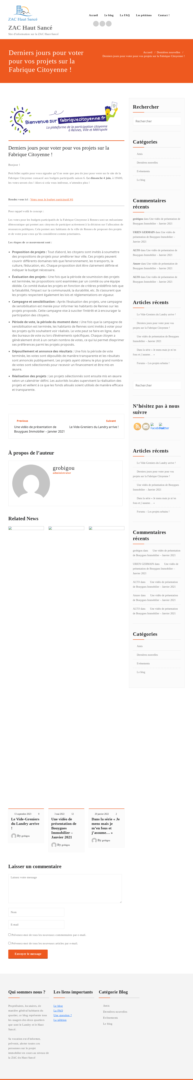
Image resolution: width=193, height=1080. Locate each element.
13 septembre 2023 (22, 814)
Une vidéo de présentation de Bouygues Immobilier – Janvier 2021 (63, 828)
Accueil (93, 15)
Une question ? (63, 1015)
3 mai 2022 (59, 814)
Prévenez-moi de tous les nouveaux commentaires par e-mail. (48, 934)
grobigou (25, 836)
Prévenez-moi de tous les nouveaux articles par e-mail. (44, 943)
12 (72, 814)
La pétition (60, 1019)
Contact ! (164, 15)
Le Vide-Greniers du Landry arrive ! (25, 823)
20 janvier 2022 (102, 814)
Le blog (109, 15)
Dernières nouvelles (168, 52)
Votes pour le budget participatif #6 (51, 199)
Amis (139, 154)
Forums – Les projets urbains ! (153, 363)
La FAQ (125, 15)
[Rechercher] (177, 16)
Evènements (143, 171)
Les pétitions (144, 15)
